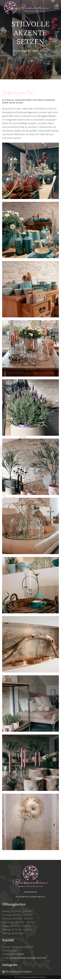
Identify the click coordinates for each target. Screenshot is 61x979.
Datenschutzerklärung (30, 897)
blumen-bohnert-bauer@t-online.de (28, 957)
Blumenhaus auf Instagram (18, 971)
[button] (56, 7)
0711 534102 (17, 954)
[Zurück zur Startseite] (28, 7)
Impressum (30, 892)
